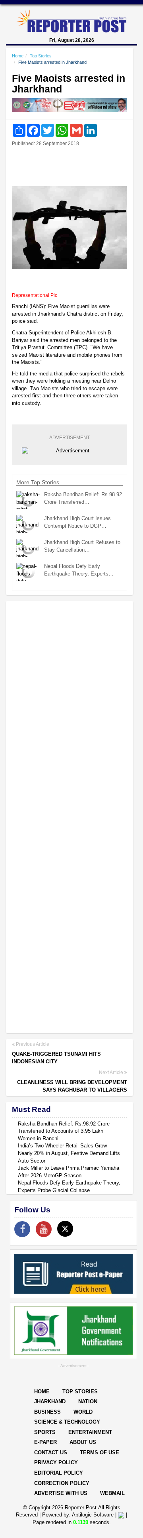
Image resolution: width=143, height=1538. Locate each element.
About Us (83, 1442)
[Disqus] (69, 710)
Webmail (112, 1493)
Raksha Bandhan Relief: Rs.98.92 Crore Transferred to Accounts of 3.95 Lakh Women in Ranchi (64, 1131)
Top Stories (41, 55)
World (83, 1412)
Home (17, 55)
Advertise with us (60, 1493)
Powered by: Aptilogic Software (78, 1515)
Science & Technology (67, 1422)
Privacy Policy (56, 1462)
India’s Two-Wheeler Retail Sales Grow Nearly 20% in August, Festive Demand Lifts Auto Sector (69, 1153)
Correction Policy (61, 1483)
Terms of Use (99, 1453)
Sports (45, 1432)
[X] (65, 1229)
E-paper (45, 1442)
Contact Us (50, 1453)
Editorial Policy (58, 1473)
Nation (87, 1401)
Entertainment (90, 1432)
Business (47, 1412)
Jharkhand (50, 1401)
